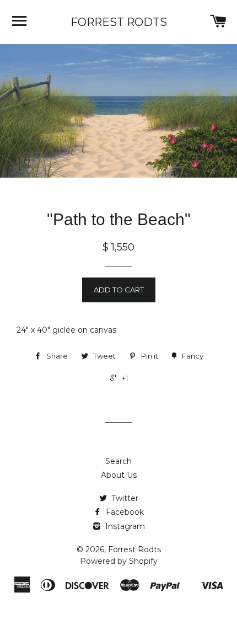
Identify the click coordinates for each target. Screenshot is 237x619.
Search (118, 461)
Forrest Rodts (119, 22)
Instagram (124, 526)
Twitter (123, 498)
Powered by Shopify (119, 561)
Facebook (124, 512)
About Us (119, 475)
